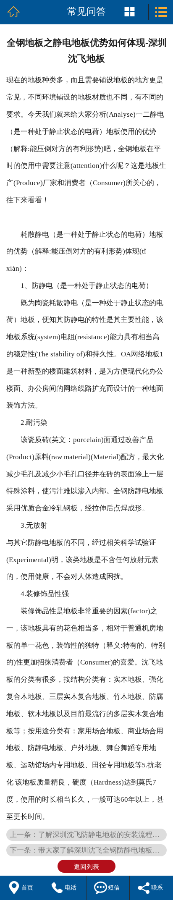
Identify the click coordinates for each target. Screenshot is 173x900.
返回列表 (86, 866)
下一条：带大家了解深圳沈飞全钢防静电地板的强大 (88, 850)
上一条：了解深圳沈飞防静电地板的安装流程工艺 (88, 835)
